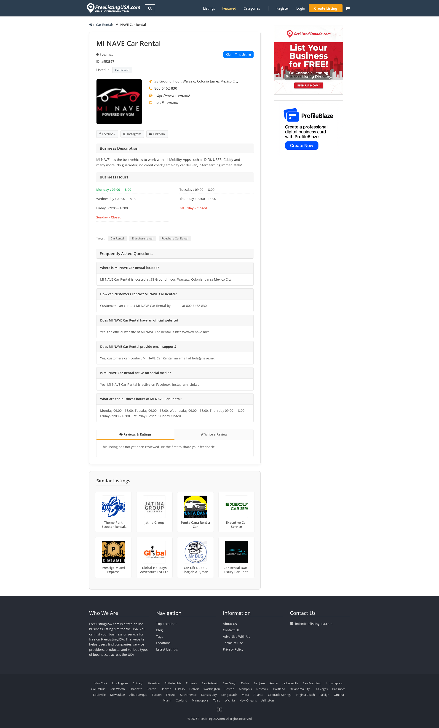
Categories (252, 8)
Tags (159, 636)
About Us (230, 624)
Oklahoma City (300, 689)
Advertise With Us (236, 636)
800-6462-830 (165, 88)
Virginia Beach (305, 695)
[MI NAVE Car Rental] (119, 101)
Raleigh (324, 695)
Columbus (98, 689)
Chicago (138, 683)
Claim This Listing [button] (238, 54)
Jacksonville (290, 683)
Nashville (262, 689)
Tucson (157, 695)
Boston (229, 689)
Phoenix (191, 683)
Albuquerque (138, 695)
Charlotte (135, 689)
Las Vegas (321, 689)
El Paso (180, 689)
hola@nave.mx (166, 102)
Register (282, 8)
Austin (273, 683)
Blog (159, 630)
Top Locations (166, 624)
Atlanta (258, 695)
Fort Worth (117, 689)
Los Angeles (120, 683)
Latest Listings (167, 649)
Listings (209, 8)
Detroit (194, 689)
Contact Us (231, 630)
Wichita (230, 700)
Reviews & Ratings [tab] (137, 434)
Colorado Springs (279, 695)
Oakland (181, 700)
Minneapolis (200, 700)
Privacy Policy (233, 649)
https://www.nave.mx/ (172, 95)
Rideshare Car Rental (174, 238)
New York (100, 683)
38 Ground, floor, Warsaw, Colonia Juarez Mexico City (196, 81)
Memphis (245, 689)
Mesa (245, 695)
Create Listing (325, 8)
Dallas (245, 683)
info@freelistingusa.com (313, 624)
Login (300, 8)
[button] (348, 8)
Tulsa (216, 700)
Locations (163, 643)
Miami (167, 700)
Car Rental (104, 24)
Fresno (171, 695)
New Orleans (248, 700)
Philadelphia (173, 683)
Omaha (339, 695)
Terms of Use (233, 643)
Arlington (267, 700)
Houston (154, 683)
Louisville (99, 695)
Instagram (134, 134)
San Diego (229, 683)
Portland (279, 689)
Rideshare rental (142, 238)
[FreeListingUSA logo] (113, 7)
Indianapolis (334, 683)
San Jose (259, 683)
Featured (229, 8)
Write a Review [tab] (215, 434)
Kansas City (209, 695)
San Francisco (312, 683)
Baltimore (338, 689)
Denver (166, 689)
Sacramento (188, 695)
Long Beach (229, 695)
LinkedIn (159, 134)
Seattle (151, 689)
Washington (211, 689)
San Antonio (210, 683)
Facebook (108, 134)
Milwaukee (117, 695)
